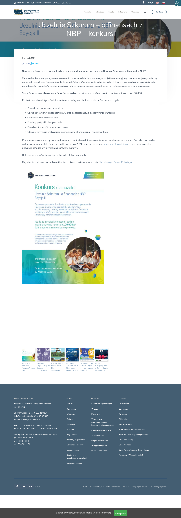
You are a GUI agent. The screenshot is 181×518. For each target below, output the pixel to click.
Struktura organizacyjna (101, 404)
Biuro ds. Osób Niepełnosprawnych (134, 434)
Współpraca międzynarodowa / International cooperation (102, 422)
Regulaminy (71, 434)
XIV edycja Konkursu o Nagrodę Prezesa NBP (28, 367)
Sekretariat (124, 404)
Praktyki (70, 429)
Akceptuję (120, 513)
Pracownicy (96, 414)
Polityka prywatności (139, 487)
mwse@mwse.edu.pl (43, 2)
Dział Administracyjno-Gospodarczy (134, 450)
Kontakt (159, 12)
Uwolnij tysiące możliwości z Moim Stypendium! (57, 367)
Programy (71, 424)
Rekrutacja (71, 409)
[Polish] (164, 4)
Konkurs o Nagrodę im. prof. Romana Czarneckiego (43, 367)
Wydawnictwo (97, 435)
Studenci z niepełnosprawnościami (77, 456)
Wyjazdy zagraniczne (76, 440)
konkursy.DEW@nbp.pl (116, 144)
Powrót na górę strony (158, 487)
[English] (158, 4)
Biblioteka (123, 419)
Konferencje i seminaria (101, 430)
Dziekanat (123, 409)
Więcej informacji (102, 512)
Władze (94, 409)
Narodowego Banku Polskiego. (115, 162)
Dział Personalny (126, 440)
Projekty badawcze (99, 440)
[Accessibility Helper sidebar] (178, 3)
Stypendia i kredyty (75, 445)
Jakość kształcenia (99, 446)
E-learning (71, 414)
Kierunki (70, 404)
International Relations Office (132, 429)
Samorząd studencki (75, 463)
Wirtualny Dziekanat (62, 3)
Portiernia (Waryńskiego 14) (131, 455)
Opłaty (70, 419)
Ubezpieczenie (73, 450)
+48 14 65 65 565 (23, 2)
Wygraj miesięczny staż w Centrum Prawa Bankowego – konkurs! (101, 368)
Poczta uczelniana (99, 451)
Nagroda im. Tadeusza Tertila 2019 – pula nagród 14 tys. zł (72, 367)
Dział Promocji (125, 445)
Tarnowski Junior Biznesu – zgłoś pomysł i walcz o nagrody (86, 367)
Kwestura (123, 414)
